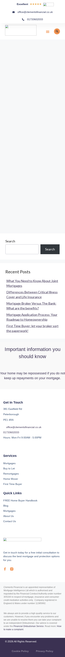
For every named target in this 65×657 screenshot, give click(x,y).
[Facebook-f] (4, 569)
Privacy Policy (44, 651)
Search (10, 241)
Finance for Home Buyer (28, 189)
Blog (5, 505)
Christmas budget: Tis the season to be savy (30, 96)
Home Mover (10, 478)
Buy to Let (9, 468)
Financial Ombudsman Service (29, 626)
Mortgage (18, 195)
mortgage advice (38, 195)
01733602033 (11, 432)
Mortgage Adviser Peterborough (28, 200)
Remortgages (11, 473)
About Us (8, 516)
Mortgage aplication (19, 206)
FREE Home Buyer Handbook (20, 500)
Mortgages (9, 463)
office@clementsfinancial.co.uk (23, 427)
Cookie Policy (20, 651)
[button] (47, 31)
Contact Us (9, 521)
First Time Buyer (12, 484)
